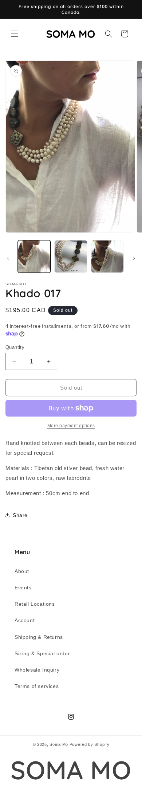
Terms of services (37, 686)
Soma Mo (59, 744)
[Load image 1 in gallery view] (34, 256)
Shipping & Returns (39, 637)
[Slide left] (8, 258)
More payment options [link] (71, 425)
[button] (15, 34)
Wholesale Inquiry (37, 670)
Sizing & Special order (42, 653)
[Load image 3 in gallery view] (107, 256)
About (22, 571)
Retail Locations (35, 604)
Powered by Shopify (90, 744)
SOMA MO (71, 770)
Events (23, 587)
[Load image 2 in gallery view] (70, 256)
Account (25, 620)
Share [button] (20, 515)
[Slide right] (134, 258)
